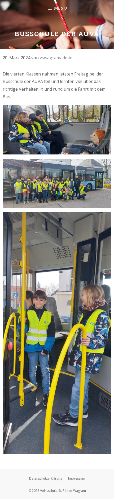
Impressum (76, 478)
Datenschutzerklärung (45, 478)
